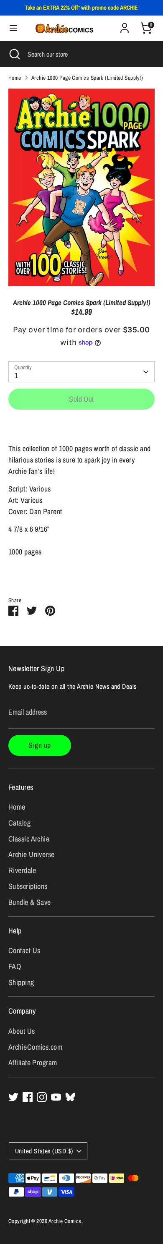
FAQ (14, 966)
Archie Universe (31, 854)
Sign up (39, 745)
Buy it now (81, 426)
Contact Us (24, 950)
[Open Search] (13, 54)
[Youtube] (56, 1097)
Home (14, 77)
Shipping (21, 982)
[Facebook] (28, 1097)
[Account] (124, 25)
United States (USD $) (44, 1151)
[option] (81, 187)
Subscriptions (28, 886)
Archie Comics (65, 1221)
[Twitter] (13, 1097)
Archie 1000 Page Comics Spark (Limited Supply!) (87, 77)
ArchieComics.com (35, 1047)
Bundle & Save (29, 902)
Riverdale (22, 870)
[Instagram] (42, 1097)
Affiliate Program (32, 1062)
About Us (21, 1031)
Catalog (19, 823)
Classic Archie (28, 839)
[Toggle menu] (9, 28)
